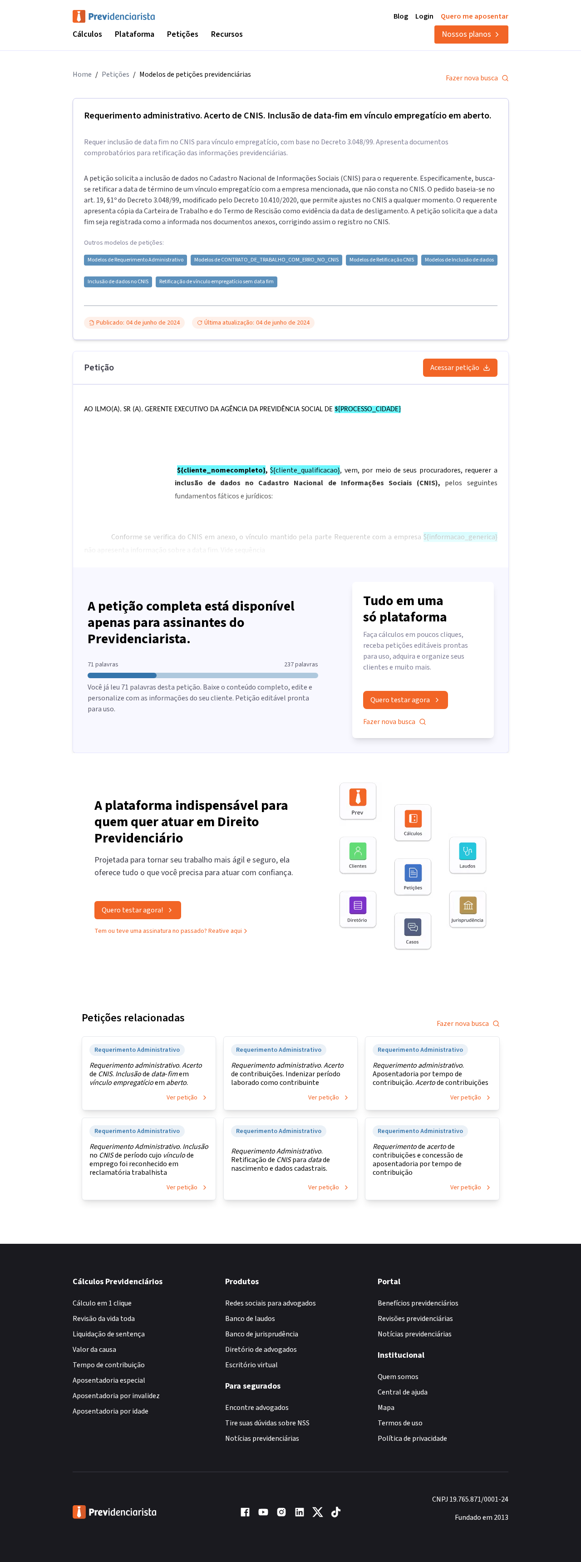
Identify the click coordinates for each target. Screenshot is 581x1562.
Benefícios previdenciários (418, 1303)
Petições (182, 34)
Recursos (227, 34)
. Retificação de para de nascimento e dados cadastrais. (280, 1160)
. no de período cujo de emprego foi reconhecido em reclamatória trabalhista (148, 1160)
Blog (401, 16)
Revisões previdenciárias (415, 1319)
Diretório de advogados (261, 1349)
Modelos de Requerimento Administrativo (135, 260)
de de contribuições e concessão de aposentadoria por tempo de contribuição (418, 1160)
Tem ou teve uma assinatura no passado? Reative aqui (168, 931)
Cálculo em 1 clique (102, 1303)
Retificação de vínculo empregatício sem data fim (216, 282)
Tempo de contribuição (109, 1365)
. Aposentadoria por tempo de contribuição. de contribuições (430, 1074)
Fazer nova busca (472, 78)
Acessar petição (454, 368)
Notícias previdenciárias (262, 1438)
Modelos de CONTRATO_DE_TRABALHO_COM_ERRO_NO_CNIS (266, 260)
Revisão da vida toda (104, 1319)
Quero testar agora (400, 700)
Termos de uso (400, 1423)
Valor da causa (94, 1349)
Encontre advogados (257, 1408)
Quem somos (398, 1377)
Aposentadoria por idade (110, 1411)
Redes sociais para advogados (270, 1303)
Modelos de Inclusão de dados (459, 260)
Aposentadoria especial (109, 1380)
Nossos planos (466, 34)
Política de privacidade (412, 1438)
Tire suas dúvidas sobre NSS (267, 1423)
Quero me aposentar (474, 16)
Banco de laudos (250, 1319)
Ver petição (182, 1097)
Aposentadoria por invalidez (116, 1396)
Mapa (386, 1408)
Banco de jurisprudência (261, 1334)
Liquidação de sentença (109, 1334)
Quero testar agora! (132, 910)
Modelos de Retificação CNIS (382, 260)
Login (424, 16)
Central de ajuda (403, 1392)
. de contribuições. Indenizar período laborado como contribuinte (287, 1074)
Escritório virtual (251, 1365)
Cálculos (87, 34)
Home (82, 74)
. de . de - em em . (145, 1074)
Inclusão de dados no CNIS (118, 282)
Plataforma (134, 34)
